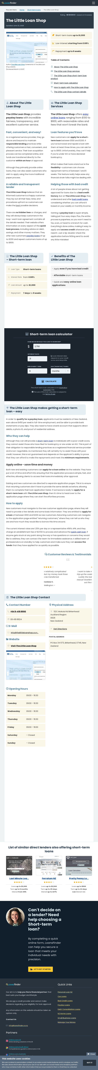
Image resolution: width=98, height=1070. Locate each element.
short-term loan (45, 441)
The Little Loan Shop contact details (70, 92)
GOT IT (89, 1063)
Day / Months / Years (59, 366)
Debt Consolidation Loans (69, 1009)
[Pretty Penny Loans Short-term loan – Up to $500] (79, 865)
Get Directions (60, 629)
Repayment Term (34, 366)
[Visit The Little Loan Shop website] (25, 665)
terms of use (50, 394)
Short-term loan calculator (66, 83)
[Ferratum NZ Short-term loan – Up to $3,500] (49, 865)
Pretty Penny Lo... (79, 878)
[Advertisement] (71, 306)
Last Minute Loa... (19, 878)
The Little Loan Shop (18, 64)
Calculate (50, 381)
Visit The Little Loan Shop (23, 645)
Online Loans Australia (17, 1054)
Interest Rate (33, 354)
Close (92, 1054)
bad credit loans (80, 199)
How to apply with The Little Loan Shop (71, 87)
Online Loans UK (15, 1040)
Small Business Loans (67, 1018)
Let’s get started (42, 969)
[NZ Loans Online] (9, 3)
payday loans (33, 235)
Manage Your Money (67, 1022)
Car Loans (62, 996)
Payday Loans (64, 1005)
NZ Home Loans (64, 1013)
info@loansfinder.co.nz (18, 1025)
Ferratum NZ (49, 878)
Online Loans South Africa (18, 1047)
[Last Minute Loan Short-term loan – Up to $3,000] (19, 865)
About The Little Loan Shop (66, 67)
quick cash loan (78, 532)
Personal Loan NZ (65, 992)
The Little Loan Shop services (67, 71)
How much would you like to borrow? (44, 342)
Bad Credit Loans (65, 1001)
